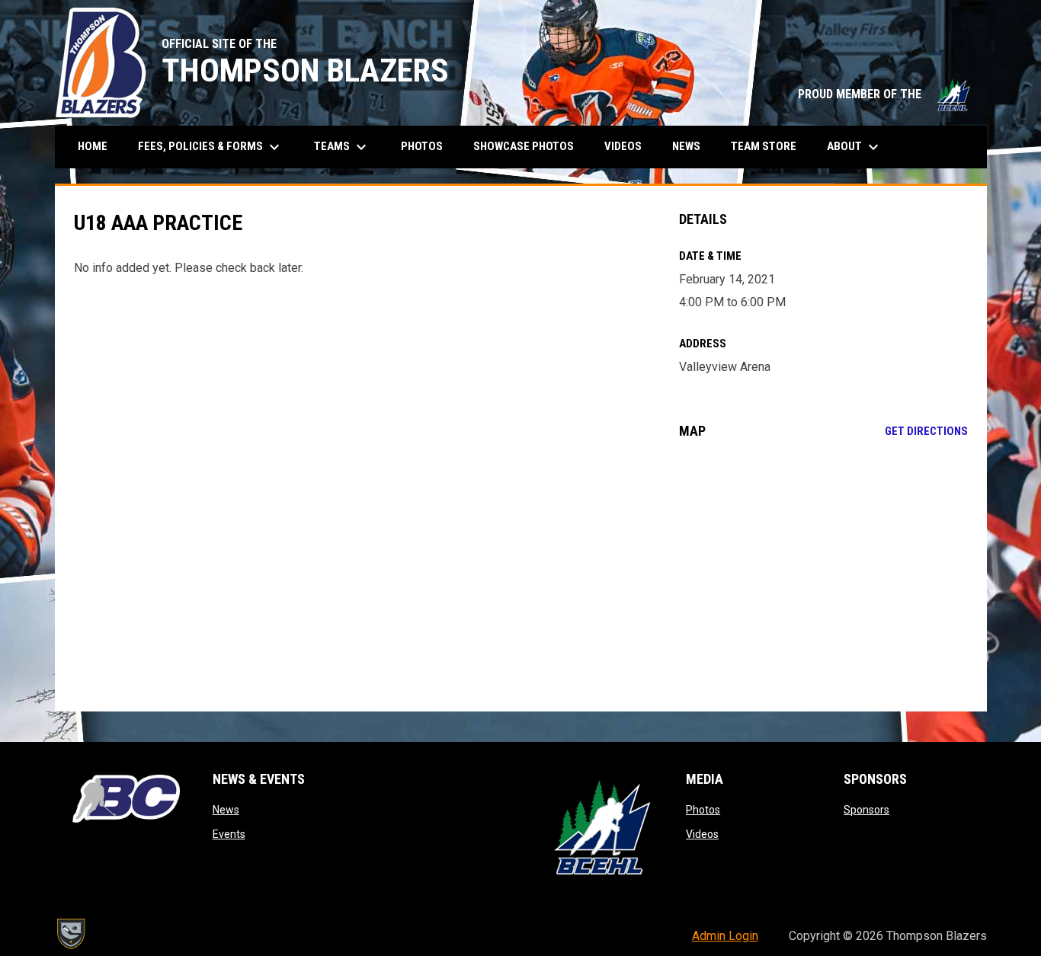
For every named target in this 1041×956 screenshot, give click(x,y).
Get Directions (926, 431)
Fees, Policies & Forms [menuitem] (210, 147)
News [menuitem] (686, 146)
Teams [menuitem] (342, 147)
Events (229, 834)
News (226, 810)
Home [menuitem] (92, 146)
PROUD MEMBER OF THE (885, 94)
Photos (703, 810)
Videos (702, 834)
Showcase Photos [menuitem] (529, 146)
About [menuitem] (854, 147)
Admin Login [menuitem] (725, 936)
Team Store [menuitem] (769, 146)
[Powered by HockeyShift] (70, 934)
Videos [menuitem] (623, 146)
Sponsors (866, 810)
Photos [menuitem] (422, 146)
